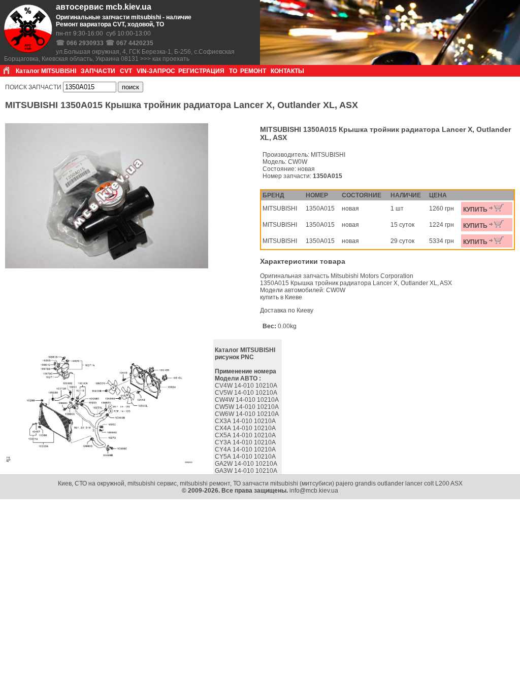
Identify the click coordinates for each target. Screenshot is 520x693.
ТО (233, 71)
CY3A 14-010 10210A (246, 442)
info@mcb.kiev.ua (313, 490)
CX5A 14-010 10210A (246, 435)
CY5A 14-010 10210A (246, 456)
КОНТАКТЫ (287, 71)
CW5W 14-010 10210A (247, 406)
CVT (126, 71)
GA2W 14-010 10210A (247, 463)
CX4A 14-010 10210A (246, 428)
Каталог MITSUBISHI (46, 71)
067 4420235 (134, 43)
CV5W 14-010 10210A (247, 392)
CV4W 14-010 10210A (247, 385)
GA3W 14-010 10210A (247, 470)
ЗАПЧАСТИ (98, 71)
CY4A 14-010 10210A (246, 449)
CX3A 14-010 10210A (246, 421)
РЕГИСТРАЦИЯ (201, 71)
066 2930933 (85, 43)
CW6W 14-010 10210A (247, 414)
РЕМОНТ (253, 71)
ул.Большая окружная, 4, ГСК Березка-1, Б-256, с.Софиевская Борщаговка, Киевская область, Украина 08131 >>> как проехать (119, 55)
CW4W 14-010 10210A (247, 399)
